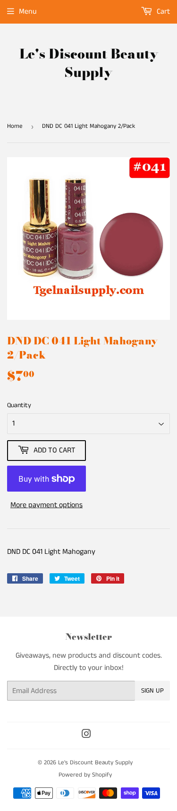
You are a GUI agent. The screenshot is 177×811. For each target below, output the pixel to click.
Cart (162, 11)
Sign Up (152, 690)
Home (15, 126)
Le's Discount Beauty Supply (88, 63)
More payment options (46, 505)
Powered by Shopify (85, 774)
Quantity (19, 405)
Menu (28, 11)
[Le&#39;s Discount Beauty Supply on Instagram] (86, 735)
